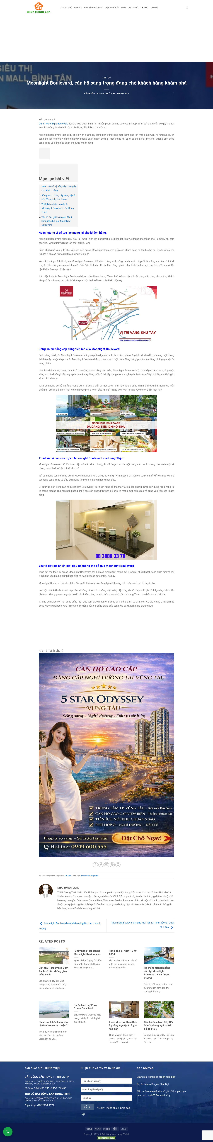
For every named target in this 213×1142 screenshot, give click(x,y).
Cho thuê (133, 8)
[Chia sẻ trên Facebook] (95, 864)
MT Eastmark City (160, 1095)
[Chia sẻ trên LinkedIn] (118, 864)
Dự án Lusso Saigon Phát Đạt (153, 1084)
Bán (123, 8)
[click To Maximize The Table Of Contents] (44, 153)
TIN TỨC (144, 8)
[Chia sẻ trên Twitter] (101, 864)
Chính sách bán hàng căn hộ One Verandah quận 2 (53, 1024)
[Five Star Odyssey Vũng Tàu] (106, 754)
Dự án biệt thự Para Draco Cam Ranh (85, 1007)
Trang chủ (66, 8)
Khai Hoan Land (120, 93)
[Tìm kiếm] (187, 8)
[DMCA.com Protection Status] (106, 1138)
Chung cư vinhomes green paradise (156, 1076)
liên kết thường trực (89, 876)
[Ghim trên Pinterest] (112, 864)
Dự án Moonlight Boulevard (53, 123)
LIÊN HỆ (154, 8)
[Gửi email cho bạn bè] (106, 864)
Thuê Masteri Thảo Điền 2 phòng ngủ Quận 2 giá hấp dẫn (123, 1025)
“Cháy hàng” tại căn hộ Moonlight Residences (87, 952)
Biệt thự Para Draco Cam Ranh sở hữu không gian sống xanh (53, 971)
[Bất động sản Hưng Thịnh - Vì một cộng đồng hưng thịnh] (40, 8)
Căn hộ (78, 8)
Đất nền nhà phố (93, 8)
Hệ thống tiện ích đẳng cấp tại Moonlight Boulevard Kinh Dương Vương (157, 972)
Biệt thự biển (112, 8)
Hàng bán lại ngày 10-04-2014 (123, 952)
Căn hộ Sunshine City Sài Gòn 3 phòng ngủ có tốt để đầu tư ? (158, 1025)
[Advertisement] (106, 39)
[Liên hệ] (7, 1131)
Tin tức (106, 78)
